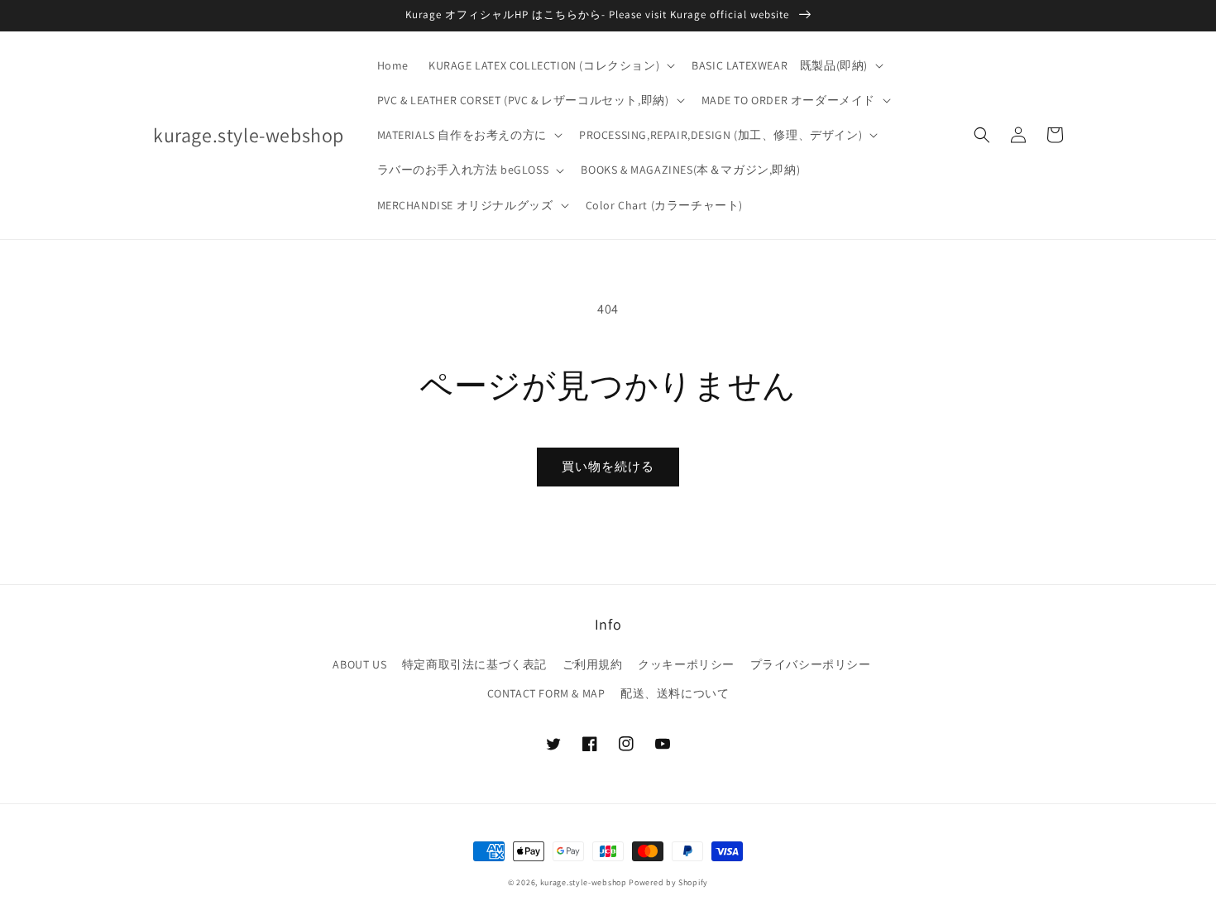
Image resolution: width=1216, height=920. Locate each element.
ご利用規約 (593, 664)
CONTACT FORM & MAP (546, 693)
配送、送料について (674, 693)
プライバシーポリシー (810, 664)
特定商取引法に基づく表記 (474, 664)
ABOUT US (359, 664)
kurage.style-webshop (583, 882)
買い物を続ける (608, 466)
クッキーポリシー (686, 664)
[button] (550, 65)
